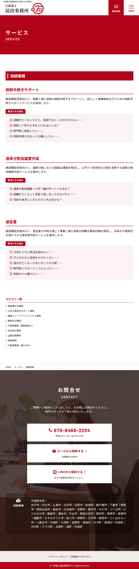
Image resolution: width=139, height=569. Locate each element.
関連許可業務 (14, 320)
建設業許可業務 (15, 306)
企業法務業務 (14, 335)
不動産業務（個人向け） (20, 345)
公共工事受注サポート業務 (21, 310)
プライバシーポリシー (58, 556)
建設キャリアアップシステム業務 (24, 315)
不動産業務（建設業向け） (21, 325)
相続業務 (12, 340)
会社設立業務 (14, 330)
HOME (8, 367)
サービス (18, 367)
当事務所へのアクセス (81, 556)
